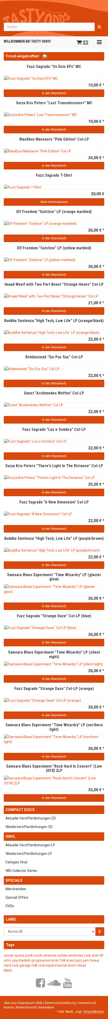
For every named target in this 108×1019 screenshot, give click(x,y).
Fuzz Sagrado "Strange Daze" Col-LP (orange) (54, 688)
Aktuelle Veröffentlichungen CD (31, 818)
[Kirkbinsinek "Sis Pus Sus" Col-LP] (54, 369)
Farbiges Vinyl (16, 862)
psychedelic (21, 960)
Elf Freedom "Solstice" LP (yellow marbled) (54, 248)
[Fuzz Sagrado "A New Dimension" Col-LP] (54, 514)
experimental (56, 965)
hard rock (11, 965)
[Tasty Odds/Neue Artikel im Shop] (72, 56)
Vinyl (10, 837)
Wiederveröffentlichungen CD (29, 827)
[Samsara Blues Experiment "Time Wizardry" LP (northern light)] (54, 739)
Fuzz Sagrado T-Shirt (54, 175)
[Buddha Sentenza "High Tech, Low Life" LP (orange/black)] (54, 332)
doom (72, 965)
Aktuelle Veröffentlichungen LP (30, 845)
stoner (9, 955)
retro (8, 960)
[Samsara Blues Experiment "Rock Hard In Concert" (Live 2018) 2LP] (54, 780)
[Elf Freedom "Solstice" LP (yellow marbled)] (54, 260)
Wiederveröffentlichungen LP (29, 854)
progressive (41, 960)
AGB (39, 1003)
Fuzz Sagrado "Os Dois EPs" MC (54, 66)
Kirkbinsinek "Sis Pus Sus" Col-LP (54, 357)
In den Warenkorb (54, 93)
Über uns (10, 1003)
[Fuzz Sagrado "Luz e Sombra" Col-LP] (54, 441)
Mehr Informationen (54, 202)
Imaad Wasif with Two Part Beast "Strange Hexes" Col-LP (54, 284)
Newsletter (46, 1007)
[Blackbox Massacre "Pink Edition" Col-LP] (54, 151)
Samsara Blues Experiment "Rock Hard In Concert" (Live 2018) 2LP (54, 768)
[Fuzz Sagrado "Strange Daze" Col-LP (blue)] (54, 628)
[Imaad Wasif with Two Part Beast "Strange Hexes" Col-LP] (54, 296)
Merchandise (16, 889)
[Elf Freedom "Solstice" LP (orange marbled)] (54, 223)
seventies (75, 955)
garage (25, 965)
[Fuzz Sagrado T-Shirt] (54, 187)
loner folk (58, 960)
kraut (71, 960)
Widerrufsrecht (26, 1007)
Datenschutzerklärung (61, 1003)
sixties (62, 955)
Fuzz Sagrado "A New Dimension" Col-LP (54, 502)
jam (86, 960)
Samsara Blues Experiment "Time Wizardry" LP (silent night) (54, 654)
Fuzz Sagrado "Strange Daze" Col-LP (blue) (54, 616)
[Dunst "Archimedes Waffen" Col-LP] (54, 405)
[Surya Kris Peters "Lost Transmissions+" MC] (54, 115)
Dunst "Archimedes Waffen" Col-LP (54, 393)
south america (45, 955)
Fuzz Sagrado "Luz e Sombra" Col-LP (54, 429)
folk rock (38, 965)
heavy (94, 960)
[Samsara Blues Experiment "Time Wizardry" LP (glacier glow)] (54, 589)
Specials (14, 880)
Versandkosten (93, 1011)
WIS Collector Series (21, 871)
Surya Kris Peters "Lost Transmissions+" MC (54, 102)
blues (82, 965)
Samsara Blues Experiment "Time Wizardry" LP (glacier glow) (54, 577)
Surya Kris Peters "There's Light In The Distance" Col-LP (54, 465)
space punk (24, 955)
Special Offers (17, 897)
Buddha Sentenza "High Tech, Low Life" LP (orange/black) (54, 320)
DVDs (10, 906)
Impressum (26, 1003)
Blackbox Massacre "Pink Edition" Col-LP (54, 139)
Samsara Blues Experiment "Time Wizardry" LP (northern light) (54, 727)
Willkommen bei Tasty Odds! (27, 41)
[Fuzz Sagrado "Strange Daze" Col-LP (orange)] (54, 700)
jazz (79, 960)
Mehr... (9, 970)
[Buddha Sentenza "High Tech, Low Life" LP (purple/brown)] (54, 550)
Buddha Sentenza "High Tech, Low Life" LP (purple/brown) (54, 538)
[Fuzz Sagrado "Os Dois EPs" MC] (54, 78)
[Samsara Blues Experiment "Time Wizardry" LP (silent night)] (54, 664)
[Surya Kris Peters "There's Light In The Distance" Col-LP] (54, 477)
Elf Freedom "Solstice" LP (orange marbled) (54, 211)
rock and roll (93, 955)
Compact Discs (20, 810)
